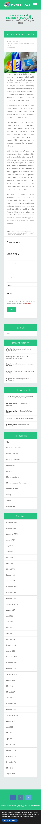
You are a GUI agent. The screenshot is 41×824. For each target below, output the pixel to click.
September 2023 (12, 604)
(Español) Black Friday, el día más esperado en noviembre (17, 357)
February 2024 (11, 575)
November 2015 (11, 762)
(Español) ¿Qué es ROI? (26, 418)
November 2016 (11, 704)
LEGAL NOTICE (35, 805)
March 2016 (10, 744)
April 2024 (9, 563)
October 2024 (11, 528)
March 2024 (10, 569)
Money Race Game (12, 477)
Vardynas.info (10, 418)
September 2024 (12, 534)
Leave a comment (11, 47)
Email (9, 285)
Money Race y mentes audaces (16, 483)
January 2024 (11, 581)
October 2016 (11, 709)
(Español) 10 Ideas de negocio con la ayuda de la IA (18, 350)
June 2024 (9, 552)
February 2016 (11, 750)
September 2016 (12, 715)
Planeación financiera (18, 234)
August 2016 (10, 721)
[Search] (34, 333)
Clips (8, 442)
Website (9, 293)
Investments (10, 465)
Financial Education (24, 43)
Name (9, 278)
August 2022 (10, 680)
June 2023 (9, 622)
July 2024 (9, 546)
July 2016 (9, 727)
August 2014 (10, 774)
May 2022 (9, 686)
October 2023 (11, 598)
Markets (9, 471)
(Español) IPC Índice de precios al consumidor (17, 379)
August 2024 (10, 540)
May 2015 (9, 768)
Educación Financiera (18, 17)
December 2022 (11, 657)
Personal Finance (12, 489)
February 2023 (11, 645)
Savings (8, 495)
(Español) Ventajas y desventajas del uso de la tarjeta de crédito (19, 397)
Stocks (8, 500)
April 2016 (9, 739)
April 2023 (9, 633)
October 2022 (11, 668)
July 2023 (9, 616)
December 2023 (11, 587)
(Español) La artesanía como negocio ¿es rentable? (19, 364)
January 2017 (11, 698)
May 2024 (9, 557)
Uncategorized (11, 506)
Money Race (15, 15)
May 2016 (9, 733)
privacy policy (27, 304)
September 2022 (12, 674)
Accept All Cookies (9, 820)
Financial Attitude (12, 233)
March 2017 (10, 692)
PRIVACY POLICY (20, 806)
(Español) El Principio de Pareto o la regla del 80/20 (20, 372)
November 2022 (11, 663)
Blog (28, 15)
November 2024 (11, 522)
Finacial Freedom (12, 454)
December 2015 (11, 756)
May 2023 (9, 628)
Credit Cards (15, 231)
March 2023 (10, 639)
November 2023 (11, 592)
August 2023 (10, 610)
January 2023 (11, 651)
